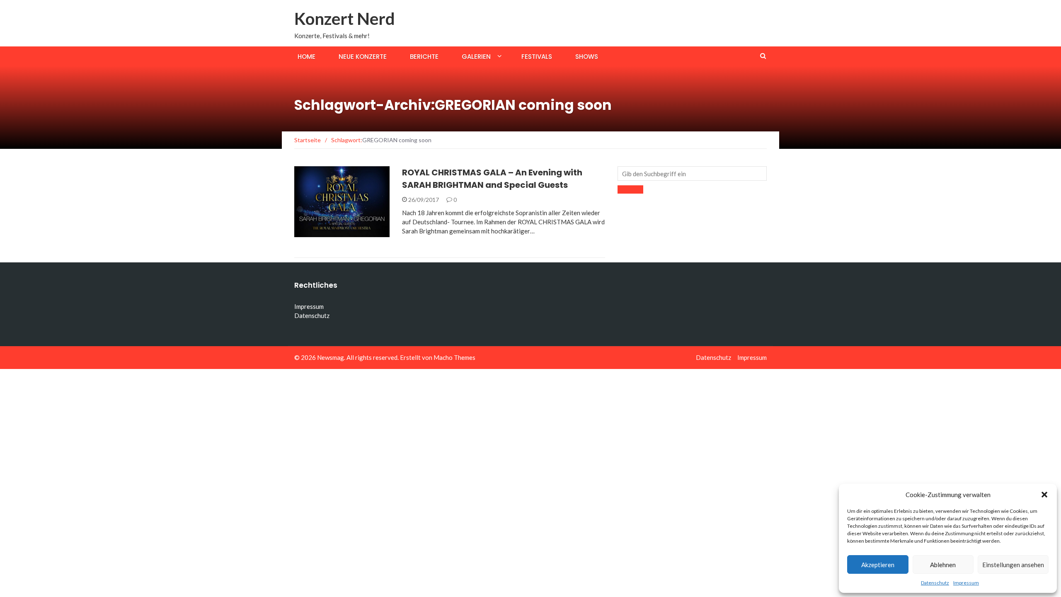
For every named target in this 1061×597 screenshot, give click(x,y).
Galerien (476, 56)
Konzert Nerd (344, 19)
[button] (1044, 494)
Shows (586, 56)
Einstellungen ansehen (1013, 564)
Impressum (966, 583)
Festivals (536, 56)
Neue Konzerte (363, 56)
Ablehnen (943, 564)
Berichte (424, 56)
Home (306, 56)
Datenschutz (935, 583)
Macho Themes (454, 357)
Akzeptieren (877, 564)
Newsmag (330, 357)
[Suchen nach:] (692, 173)
